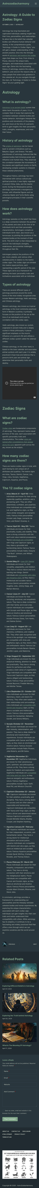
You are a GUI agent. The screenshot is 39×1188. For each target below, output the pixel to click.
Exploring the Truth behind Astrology (17, 1016)
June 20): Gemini (27, 561)
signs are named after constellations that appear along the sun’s (17, 442)
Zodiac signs (7, 428)
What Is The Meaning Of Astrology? (16, 1045)
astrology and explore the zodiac (23, 55)
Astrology (20, 24)
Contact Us (16, 1131)
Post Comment (10, 1119)
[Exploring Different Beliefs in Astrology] (19, 973)
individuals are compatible (22, 540)
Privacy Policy (20, 1134)
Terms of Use (7, 1137)
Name (6, 1071)
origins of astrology (13, 146)
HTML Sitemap (7, 1134)
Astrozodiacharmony (15, 3)
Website (7, 1084)
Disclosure (26, 1131)
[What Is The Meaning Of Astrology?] (19, 1032)
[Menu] (36, 4)
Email (6, 1078)
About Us (5, 1131)
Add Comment (10, 1092)
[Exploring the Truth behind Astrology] (19, 1002)
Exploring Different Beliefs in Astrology (18, 986)
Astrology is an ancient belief (13, 107)
